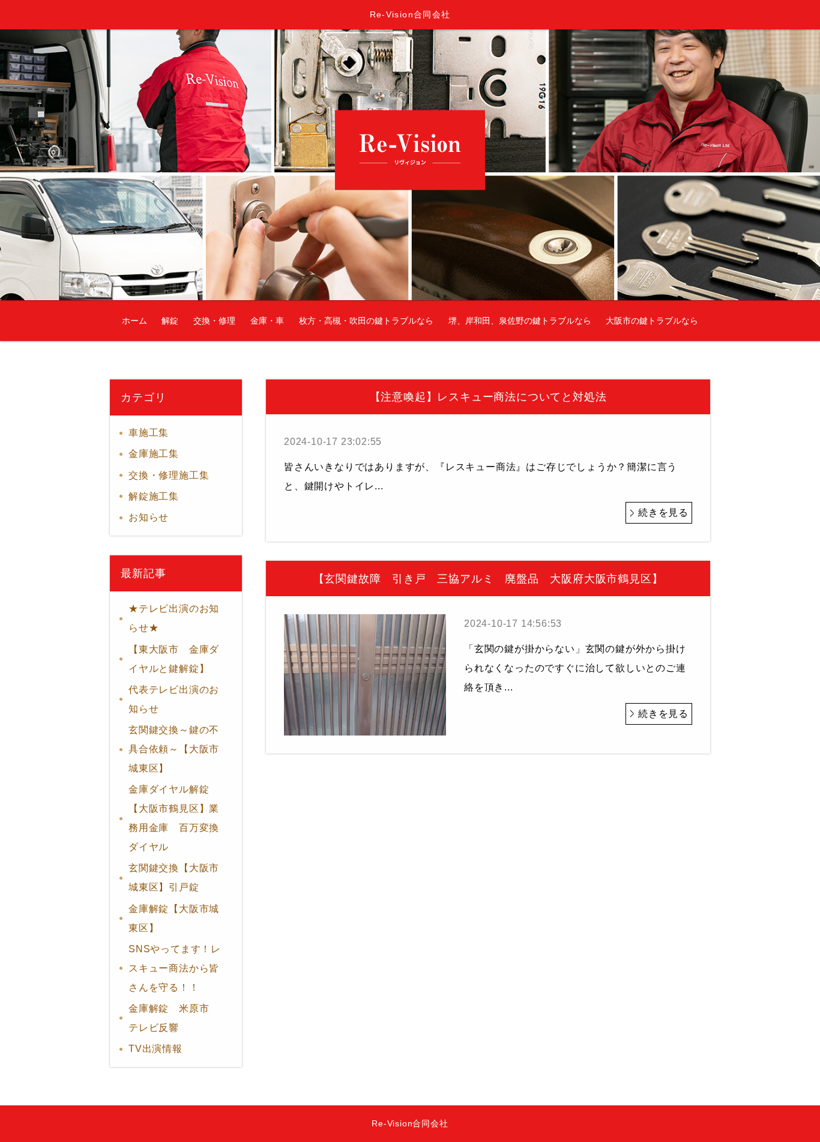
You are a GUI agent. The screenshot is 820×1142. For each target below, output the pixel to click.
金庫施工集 (153, 454)
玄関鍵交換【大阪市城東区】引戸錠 (173, 877)
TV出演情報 (155, 1049)
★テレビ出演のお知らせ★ (173, 618)
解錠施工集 (153, 496)
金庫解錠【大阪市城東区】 (173, 918)
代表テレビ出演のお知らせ (173, 699)
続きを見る (663, 512)
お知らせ (148, 517)
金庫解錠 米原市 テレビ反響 (173, 1018)
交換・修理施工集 (168, 475)
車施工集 (148, 432)
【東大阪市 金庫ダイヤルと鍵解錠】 (173, 659)
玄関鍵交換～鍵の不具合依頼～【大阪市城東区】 (173, 749)
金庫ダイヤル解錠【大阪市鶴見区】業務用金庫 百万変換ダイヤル (173, 818)
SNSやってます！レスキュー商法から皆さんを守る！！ (174, 968)
